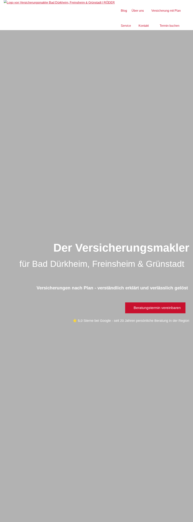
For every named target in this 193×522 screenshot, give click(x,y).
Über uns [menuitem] (138, 10)
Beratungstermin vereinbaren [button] (157, 308)
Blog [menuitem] (124, 10)
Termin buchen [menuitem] (169, 25)
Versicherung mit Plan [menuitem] (166, 10)
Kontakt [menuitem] (144, 25)
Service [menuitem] (126, 25)
